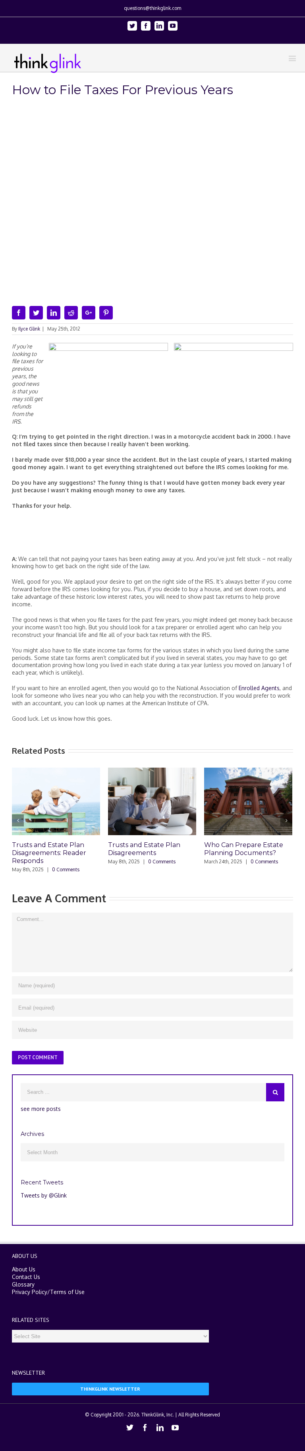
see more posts (41, 1108)
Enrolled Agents (259, 688)
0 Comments (65, 870)
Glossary (23, 1284)
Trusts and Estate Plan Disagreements (144, 849)
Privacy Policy (29, 1291)
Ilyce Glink (29, 329)
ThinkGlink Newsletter (110, 1389)
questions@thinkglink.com (152, 8)
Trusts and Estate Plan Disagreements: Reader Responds (49, 853)
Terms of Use (67, 1291)
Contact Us (26, 1276)
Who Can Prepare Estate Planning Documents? (243, 849)
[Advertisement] (156, 535)
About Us (23, 1269)
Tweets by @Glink (44, 1195)
